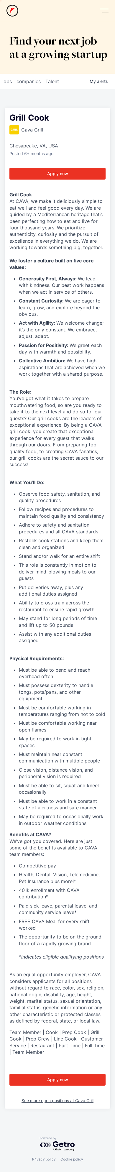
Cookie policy (71, 1159)
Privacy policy (44, 1159)
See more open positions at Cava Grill (57, 1100)
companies (29, 81)
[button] (104, 11)
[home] (12, 11)
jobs (7, 81)
